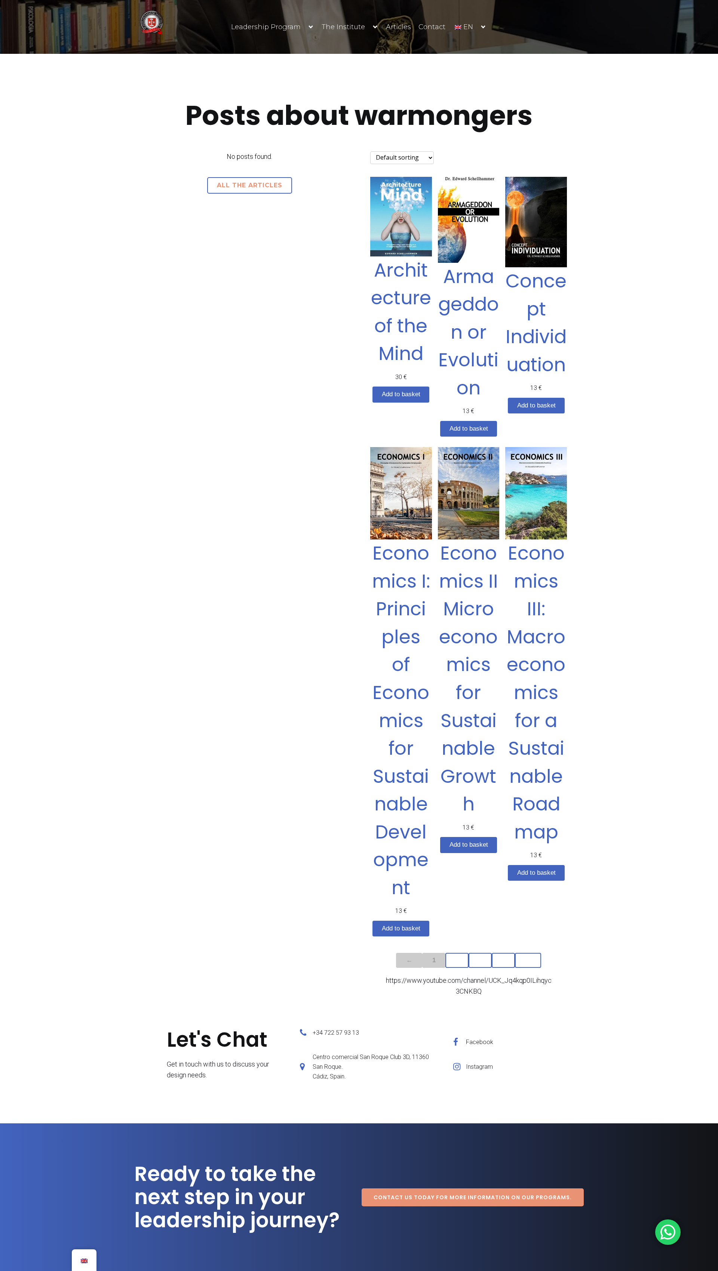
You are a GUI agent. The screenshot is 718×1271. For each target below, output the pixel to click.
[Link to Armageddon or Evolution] (469, 220)
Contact (431, 27)
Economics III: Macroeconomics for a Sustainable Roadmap (536, 692)
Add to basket (401, 394)
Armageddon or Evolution (468, 332)
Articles (398, 27)
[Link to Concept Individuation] (536, 222)
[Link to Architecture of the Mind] (401, 216)
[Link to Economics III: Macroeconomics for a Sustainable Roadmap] (536, 493)
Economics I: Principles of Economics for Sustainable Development (401, 720)
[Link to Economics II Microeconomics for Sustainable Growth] (469, 493)
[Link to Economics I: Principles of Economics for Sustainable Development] (401, 493)
